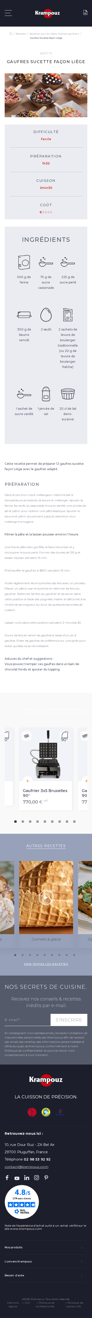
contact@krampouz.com (26, 1166)
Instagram (36, 1177)
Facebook (7, 1177)
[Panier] (85, 13)
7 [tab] (59, 821)
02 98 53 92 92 (37, 1159)
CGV (27, 1302)
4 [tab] (37, 821)
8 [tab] (67, 821)
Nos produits (14, 1247)
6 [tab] (52, 821)
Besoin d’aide (14, 1275)
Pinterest (46, 1177)
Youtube (16, 1177)
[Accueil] (10, 34)
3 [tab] (30, 821)
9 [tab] (74, 821)
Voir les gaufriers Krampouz (55, 710)
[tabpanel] (46, 769)
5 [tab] (45, 821)
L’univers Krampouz (18, 1261)
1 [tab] (15, 821)
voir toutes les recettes (46, 964)
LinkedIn (26, 1177)
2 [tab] (23, 821)
